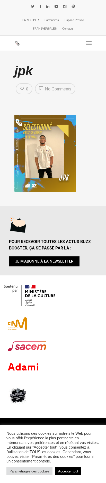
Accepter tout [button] (68, 471)
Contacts (68, 28)
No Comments (57, 89)
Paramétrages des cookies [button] (29, 471)
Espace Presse (74, 20)
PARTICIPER (30, 20)
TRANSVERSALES (45, 28)
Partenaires (52, 20)
